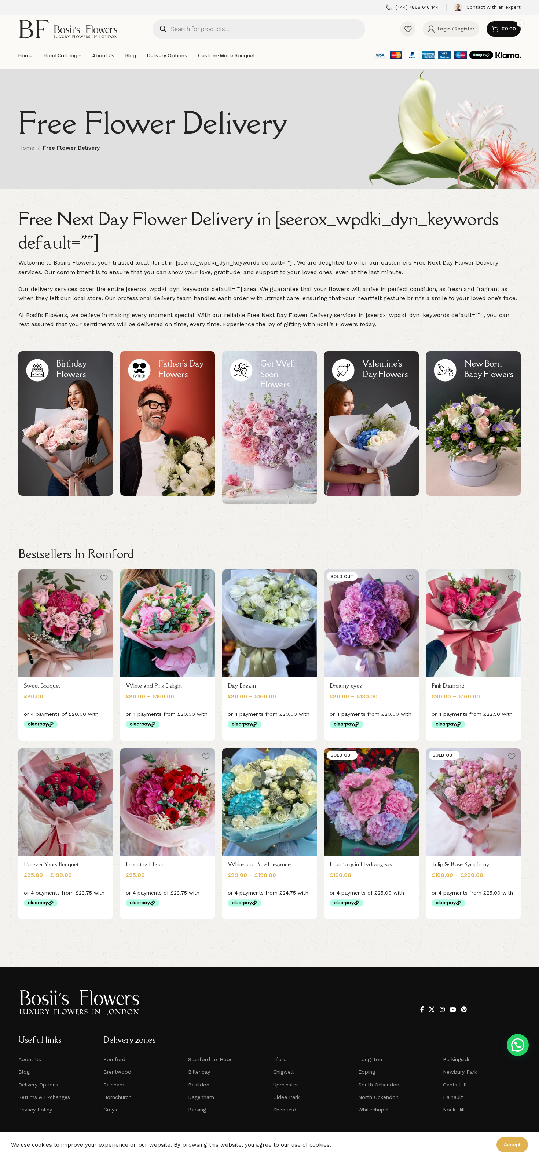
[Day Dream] (269, 623)
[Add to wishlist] (104, 577)
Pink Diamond (448, 685)
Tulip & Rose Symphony (460, 864)
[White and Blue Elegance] (269, 802)
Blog (24, 1072)
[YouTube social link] (452, 1010)
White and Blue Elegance (259, 864)
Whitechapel (373, 1110)
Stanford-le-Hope (210, 1059)
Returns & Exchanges (44, 1097)
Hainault (453, 1097)
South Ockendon (378, 1085)
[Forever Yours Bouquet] (65, 802)
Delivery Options (38, 1085)
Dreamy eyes (346, 685)
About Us (29, 1059)
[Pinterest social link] (464, 1010)
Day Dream (242, 685)
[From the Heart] (167, 802)
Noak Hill (454, 1110)
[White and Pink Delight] (167, 623)
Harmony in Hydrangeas (361, 864)
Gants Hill (455, 1085)
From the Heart (145, 864)
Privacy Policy (35, 1110)
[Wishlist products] (407, 29)
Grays (110, 1110)
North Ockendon (378, 1097)
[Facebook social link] (422, 1010)
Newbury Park (460, 1072)
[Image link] (79, 1002)
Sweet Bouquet (42, 685)
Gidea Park (286, 1097)
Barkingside (457, 1059)
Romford (114, 1059)
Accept (512, 1144)
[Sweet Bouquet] (65, 623)
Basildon (198, 1085)
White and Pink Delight (154, 685)
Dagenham (201, 1097)
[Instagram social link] (442, 1010)
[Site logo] (67, 28)
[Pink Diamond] (473, 623)
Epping (366, 1072)
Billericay (199, 1072)
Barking (197, 1110)
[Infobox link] (412, 7)
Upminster (285, 1085)
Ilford (280, 1059)
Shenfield (284, 1110)
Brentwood (117, 1072)
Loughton (370, 1059)
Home (26, 148)
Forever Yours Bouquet (51, 864)
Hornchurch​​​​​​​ (117, 1097)
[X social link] (431, 1010)
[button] (518, 1045)
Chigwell (283, 1072)
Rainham (113, 1085)
